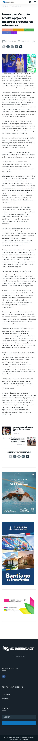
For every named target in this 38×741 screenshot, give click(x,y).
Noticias (6, 33)
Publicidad (6, 695)
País (14, 33)
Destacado (18, 30)
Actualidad (7, 30)
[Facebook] (3, 676)
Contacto (6, 699)
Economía (28, 30)
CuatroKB (25, 739)
